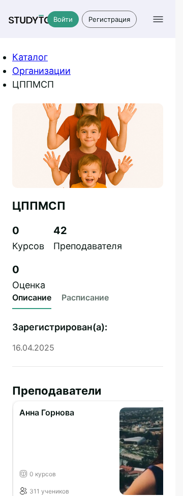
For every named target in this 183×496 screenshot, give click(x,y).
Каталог (30, 57)
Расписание (85, 297)
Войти (63, 19)
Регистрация (109, 19)
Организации (41, 70)
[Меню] (158, 19)
